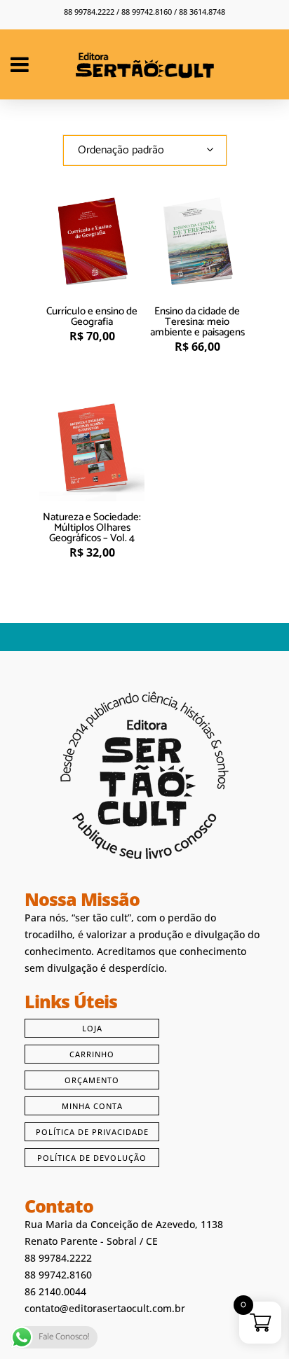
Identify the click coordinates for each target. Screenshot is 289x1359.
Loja (92, 1028)
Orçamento (92, 1080)
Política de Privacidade (92, 1132)
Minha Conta (92, 1106)
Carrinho (91, 1054)
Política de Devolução (92, 1157)
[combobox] (144, 149)
